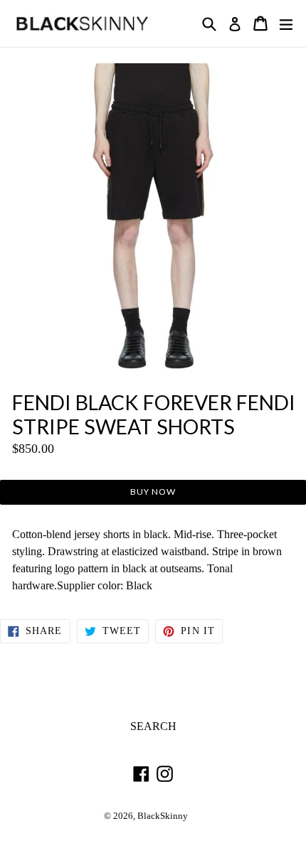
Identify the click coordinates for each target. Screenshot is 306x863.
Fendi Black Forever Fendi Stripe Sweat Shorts (153, 414)
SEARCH (153, 726)
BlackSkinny (162, 816)
